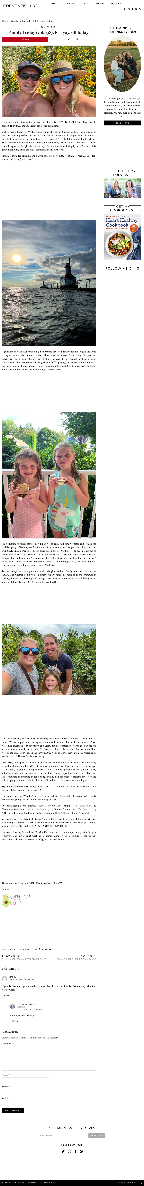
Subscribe (115, 3)
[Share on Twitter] (43, 949)
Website (6, 1098)
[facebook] (132, 8)
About (54, 3)
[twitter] (124, 8)
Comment (8, 1043)
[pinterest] (136, 8)
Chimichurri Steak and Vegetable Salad (24, 957)
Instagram (60, 813)
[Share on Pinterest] (46, 949)
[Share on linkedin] (50, 949)
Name (6, 1075)
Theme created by (129, 1183)
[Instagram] (113, 281)
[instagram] (129, 8)
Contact (86, 3)
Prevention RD (20, 6)
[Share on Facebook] (39, 949)
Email (6, 1086)
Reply (7, 995)
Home (5, 20)
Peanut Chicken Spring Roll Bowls (76, 957)
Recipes (100, 3)
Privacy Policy (48, 1183)
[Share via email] (36, 949)
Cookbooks (69, 3)
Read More (122, 123)
